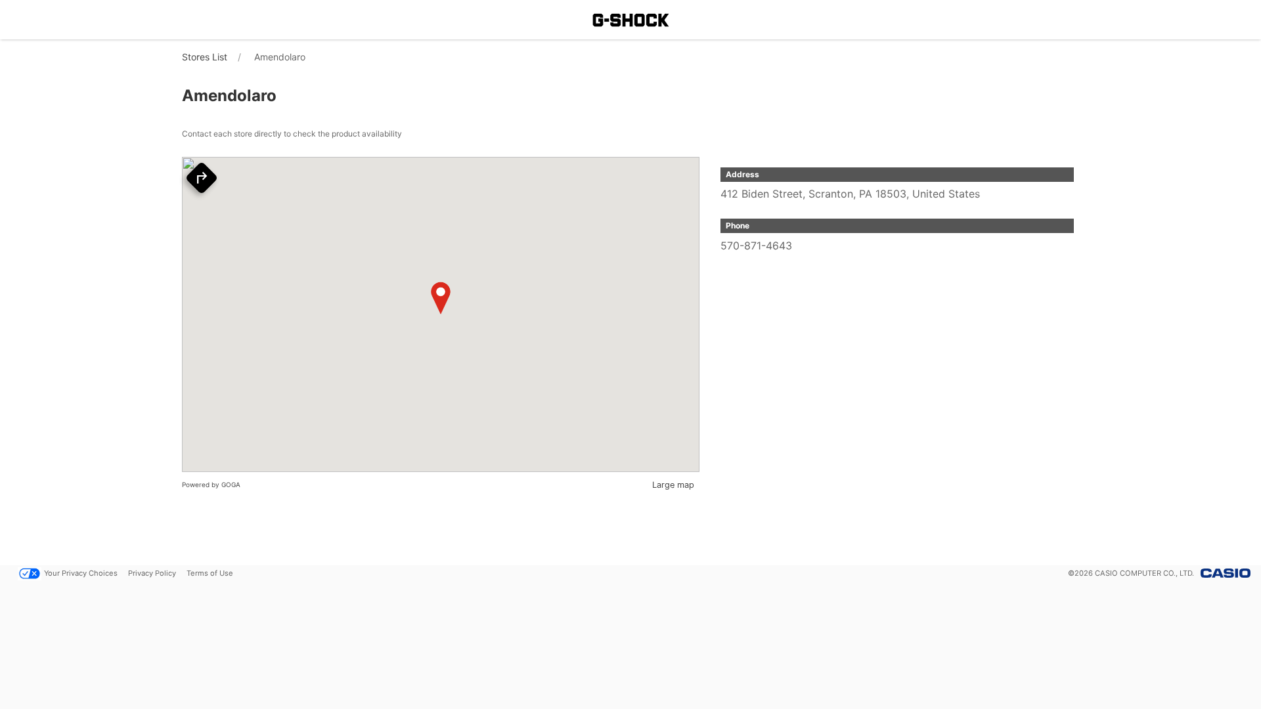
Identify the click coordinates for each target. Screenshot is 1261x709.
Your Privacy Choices (81, 573)
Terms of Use (210, 573)
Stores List (204, 56)
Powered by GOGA (211, 484)
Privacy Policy (152, 573)
